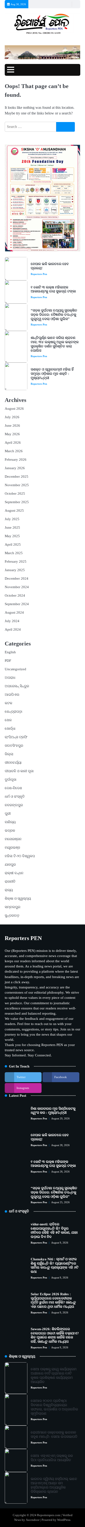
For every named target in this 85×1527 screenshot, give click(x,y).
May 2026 (12, 434)
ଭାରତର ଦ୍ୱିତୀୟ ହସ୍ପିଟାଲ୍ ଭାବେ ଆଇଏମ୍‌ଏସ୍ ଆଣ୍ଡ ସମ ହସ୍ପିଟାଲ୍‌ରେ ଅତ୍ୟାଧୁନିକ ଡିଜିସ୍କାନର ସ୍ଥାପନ (54, 1485)
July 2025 (12, 519)
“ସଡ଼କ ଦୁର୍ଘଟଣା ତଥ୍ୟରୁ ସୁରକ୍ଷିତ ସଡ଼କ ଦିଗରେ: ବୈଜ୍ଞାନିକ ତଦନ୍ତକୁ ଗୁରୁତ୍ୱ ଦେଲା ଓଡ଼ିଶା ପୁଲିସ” (54, 314)
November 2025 (17, 485)
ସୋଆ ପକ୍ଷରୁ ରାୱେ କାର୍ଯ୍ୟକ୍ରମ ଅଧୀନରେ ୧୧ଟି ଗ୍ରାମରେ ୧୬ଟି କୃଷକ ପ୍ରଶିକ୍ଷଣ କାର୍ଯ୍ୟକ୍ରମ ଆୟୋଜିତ (53, 1375)
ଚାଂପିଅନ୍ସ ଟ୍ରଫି (16, 737)
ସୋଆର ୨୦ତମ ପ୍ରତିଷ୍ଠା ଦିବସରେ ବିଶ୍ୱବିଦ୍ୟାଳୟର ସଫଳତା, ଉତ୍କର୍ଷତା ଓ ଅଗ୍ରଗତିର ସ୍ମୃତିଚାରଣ (54, 1407)
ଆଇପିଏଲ (12, 694)
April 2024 (13, 629)
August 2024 (14, 612)
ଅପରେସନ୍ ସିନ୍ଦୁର (17, 686)
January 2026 (15, 468)
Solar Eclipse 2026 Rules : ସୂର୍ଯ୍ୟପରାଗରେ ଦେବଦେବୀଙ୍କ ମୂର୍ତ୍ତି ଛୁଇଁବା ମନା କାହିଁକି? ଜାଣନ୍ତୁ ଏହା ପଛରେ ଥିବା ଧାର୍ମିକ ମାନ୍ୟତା (53, 1300)
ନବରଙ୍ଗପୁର (14, 805)
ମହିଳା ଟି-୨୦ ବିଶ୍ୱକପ (20, 856)
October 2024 (15, 595)
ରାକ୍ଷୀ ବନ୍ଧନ (14, 873)
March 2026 (14, 451)
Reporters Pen (39, 274)
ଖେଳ (8, 720)
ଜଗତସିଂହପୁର (14, 745)
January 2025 (15, 570)
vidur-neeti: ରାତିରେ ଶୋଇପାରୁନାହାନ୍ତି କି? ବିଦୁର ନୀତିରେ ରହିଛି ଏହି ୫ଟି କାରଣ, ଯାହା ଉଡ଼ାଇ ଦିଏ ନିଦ (54, 1230)
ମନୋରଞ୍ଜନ (13, 839)
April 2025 (13, 544)
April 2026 (13, 442)
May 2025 (12, 536)
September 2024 (17, 604)
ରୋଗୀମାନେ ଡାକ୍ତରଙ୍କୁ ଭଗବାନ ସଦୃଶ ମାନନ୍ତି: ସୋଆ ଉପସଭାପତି (54, 1434)
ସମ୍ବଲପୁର (12, 907)
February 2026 (15, 459)
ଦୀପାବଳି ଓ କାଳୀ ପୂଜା (19, 771)
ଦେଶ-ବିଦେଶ (13, 788)
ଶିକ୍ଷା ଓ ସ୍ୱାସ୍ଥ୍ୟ (18, 898)
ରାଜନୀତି (10, 881)
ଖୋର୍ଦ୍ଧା (10, 728)
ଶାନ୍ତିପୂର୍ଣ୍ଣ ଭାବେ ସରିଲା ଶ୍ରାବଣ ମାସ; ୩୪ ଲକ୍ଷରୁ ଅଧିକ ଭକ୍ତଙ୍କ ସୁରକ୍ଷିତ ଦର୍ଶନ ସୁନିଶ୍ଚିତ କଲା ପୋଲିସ (55, 344)
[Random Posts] (67, 4)
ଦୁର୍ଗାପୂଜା (10, 779)
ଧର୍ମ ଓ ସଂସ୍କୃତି (15, 796)
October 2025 (15, 493)
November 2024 (17, 587)
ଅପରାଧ (10, 677)
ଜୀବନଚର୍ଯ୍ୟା (13, 762)
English (10, 652)
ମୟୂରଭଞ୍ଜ (12, 847)
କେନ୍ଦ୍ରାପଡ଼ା (13, 711)
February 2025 (15, 561)
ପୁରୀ (8, 813)
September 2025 (17, 502)
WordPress (63, 1520)
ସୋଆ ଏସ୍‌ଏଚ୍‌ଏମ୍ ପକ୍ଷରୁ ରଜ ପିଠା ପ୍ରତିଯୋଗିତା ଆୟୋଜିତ (52, 1458)
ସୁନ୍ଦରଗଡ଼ (12, 915)
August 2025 (14, 510)
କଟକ (8, 703)
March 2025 (14, 553)
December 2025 (16, 476)
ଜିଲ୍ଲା (9, 754)
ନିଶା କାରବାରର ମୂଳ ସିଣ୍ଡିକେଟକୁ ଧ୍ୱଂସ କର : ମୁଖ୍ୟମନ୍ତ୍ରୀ (53, 1111)
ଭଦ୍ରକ (10, 830)
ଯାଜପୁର (10, 864)
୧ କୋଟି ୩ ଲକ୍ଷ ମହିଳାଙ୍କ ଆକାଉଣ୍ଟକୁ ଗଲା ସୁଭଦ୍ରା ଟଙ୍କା (53, 289)
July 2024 (12, 621)
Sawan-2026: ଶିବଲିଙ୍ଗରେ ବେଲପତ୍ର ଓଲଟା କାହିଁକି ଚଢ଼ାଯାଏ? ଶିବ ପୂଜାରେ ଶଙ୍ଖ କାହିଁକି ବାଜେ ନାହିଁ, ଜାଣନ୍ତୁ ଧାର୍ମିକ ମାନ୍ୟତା (55, 1335)
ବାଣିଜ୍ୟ (10, 822)
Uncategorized (15, 669)
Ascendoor (32, 1520)
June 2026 (12, 425)
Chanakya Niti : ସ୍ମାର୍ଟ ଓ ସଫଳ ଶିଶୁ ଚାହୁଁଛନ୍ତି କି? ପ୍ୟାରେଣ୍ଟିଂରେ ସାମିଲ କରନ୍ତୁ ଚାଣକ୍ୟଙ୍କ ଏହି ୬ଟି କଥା (54, 1265)
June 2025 (12, 527)
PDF (8, 660)
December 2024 (16, 578)
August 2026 (14, 408)
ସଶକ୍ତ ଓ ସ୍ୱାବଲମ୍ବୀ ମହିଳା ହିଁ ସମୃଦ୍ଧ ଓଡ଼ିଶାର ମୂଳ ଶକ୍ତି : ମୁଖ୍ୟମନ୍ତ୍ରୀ (52, 373)
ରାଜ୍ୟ (9, 890)
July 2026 (12, 417)
